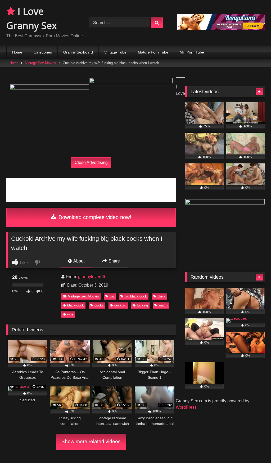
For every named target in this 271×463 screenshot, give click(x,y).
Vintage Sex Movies (40, 63)
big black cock (136, 296)
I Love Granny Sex (31, 18)
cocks (99, 305)
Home (17, 52)
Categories (43, 52)
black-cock (75, 305)
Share (113, 261)
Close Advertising (91, 162)
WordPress (186, 407)
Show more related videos (91, 441)
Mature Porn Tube (153, 52)
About (78, 261)
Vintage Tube (115, 52)
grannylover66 (91, 276)
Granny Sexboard (78, 52)
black (161, 296)
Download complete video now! (94, 217)
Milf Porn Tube (192, 52)
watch (163, 305)
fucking (142, 305)
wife (70, 314)
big (112, 296)
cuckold (120, 305)
